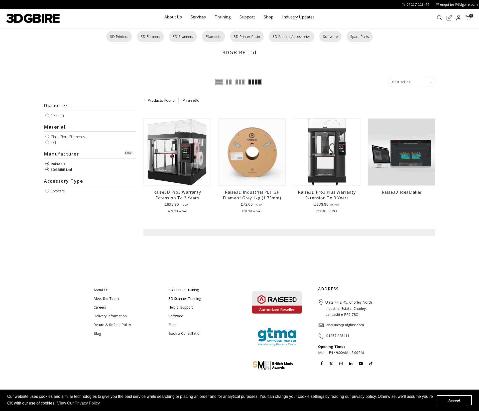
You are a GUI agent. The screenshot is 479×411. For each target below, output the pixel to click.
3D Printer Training (183, 289)
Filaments (213, 36)
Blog (97, 333)
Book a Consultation (185, 333)
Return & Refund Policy (112, 324)
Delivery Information (110, 316)
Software (330, 36)
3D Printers (119, 36)
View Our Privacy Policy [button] (78, 403)
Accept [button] (454, 400)
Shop (268, 17)
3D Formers (150, 36)
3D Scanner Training (184, 298)
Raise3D (57, 164)
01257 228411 (418, 4)
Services (198, 17)
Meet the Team (106, 298)
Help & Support (180, 307)
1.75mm (57, 115)
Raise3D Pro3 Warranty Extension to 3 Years (177, 195)
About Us (173, 17)
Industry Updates (298, 17)
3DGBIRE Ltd (61, 169)
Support (247, 17)
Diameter (56, 105)
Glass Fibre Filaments (67, 136)
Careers (100, 307)
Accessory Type (63, 181)
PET (53, 142)
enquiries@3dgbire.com (459, 4)
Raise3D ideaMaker (402, 192)
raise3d (192, 100)
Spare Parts (359, 36)
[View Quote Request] (449, 18)
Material (55, 127)
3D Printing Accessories (291, 36)
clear (128, 153)
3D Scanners (183, 36)
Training (223, 17)
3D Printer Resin (247, 36)
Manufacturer (61, 154)
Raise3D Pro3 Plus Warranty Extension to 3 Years (327, 195)
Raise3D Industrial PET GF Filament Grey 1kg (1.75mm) (252, 195)
